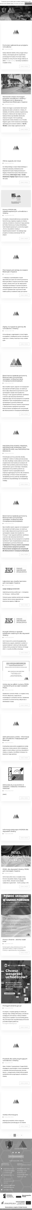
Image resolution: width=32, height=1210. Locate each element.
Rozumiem (28, 3)
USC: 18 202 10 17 (7, 1179)
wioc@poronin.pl (11, 60)
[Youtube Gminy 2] (19, 1153)
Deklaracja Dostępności (16, 1156)
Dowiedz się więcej (19, 3)
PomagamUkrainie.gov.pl (10, 1023)
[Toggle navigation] (29, 12)
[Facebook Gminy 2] (13, 1153)
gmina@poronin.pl (8, 1189)
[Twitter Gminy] (16, 1153)
